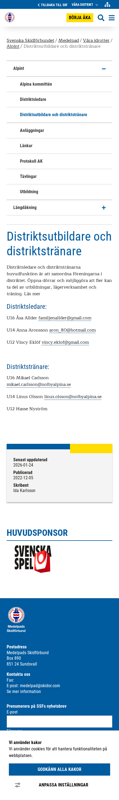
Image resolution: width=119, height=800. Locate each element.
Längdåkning (25, 207)
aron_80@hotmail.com (72, 330)
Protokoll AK (31, 161)
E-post (12, 712)
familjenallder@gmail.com (64, 318)
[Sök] (101, 17)
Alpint (13, 46)
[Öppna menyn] (112, 17)
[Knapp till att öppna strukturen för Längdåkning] (103, 207)
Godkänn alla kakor (59, 769)
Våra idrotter (96, 40)
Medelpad (68, 40)
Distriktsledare (33, 99)
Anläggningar (32, 130)
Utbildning (29, 191)
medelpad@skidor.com (40, 685)
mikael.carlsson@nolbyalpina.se (39, 384)
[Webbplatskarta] (107, 4)
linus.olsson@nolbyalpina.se (73, 396)
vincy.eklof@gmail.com (65, 342)
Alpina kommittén (36, 84)
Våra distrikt (82, 5)
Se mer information (24, 691)
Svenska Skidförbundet (30, 40)
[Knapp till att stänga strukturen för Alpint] (103, 68)
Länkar (26, 145)
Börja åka (80, 17)
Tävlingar (28, 176)
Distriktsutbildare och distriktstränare (53, 114)
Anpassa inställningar (63, 785)
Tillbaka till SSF (54, 5)
